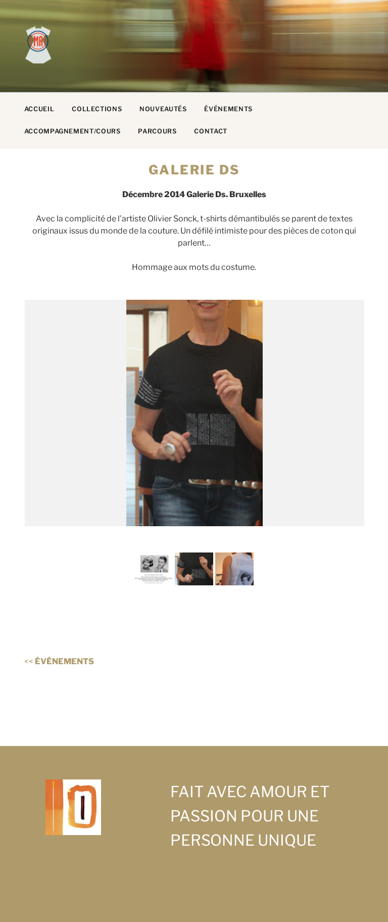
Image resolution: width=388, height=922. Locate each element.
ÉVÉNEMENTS (228, 109)
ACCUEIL (39, 109)
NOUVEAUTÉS (162, 109)
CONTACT (210, 131)
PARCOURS (157, 131)
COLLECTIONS (97, 109)
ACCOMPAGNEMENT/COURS (72, 131)
